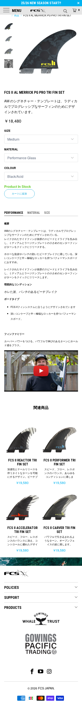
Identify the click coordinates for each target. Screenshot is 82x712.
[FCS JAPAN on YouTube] (40, 671)
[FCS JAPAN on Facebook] (32, 671)
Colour (10, 168)
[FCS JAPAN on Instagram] (49, 671)
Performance (13, 212)
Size (7, 131)
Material (11, 149)
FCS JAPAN (46, 688)
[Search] (65, 10)
